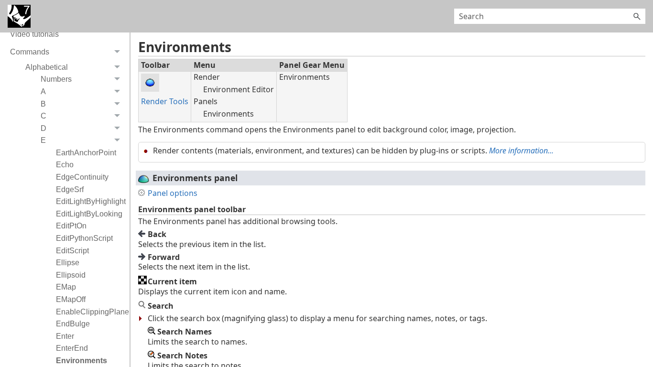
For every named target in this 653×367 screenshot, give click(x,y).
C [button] (43, 116)
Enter (65, 336)
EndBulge (73, 324)
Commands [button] (29, 52)
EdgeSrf (70, 189)
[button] (636, 16)
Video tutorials (34, 34)
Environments (81, 360)
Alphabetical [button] (46, 67)
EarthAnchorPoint (86, 153)
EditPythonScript (84, 238)
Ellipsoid (71, 275)
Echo (65, 165)
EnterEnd (72, 348)
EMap (66, 287)
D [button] (43, 128)
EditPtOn (71, 226)
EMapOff (71, 299)
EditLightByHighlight (90, 201)
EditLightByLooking (89, 214)
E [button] (43, 140)
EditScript (72, 251)
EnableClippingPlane (90, 312)
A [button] (43, 91)
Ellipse (67, 263)
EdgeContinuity (82, 177)
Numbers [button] (56, 79)
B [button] (43, 104)
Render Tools (164, 101)
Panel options (172, 193)
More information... (521, 150)
